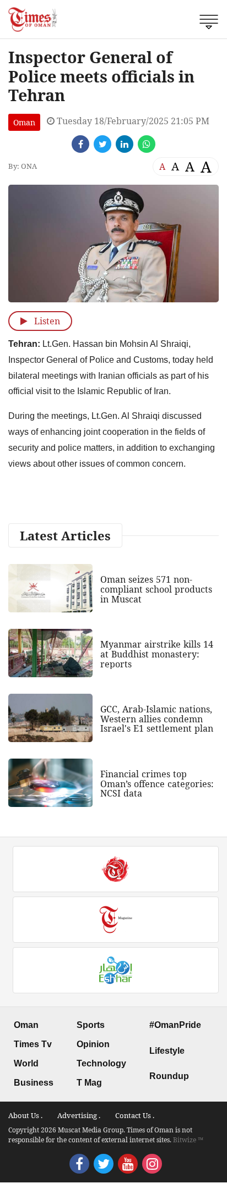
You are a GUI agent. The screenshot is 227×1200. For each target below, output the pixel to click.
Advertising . (78, 1115)
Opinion (93, 1044)
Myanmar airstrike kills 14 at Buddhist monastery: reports (156, 654)
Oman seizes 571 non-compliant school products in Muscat (156, 589)
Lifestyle (167, 1050)
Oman (24, 122)
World (26, 1063)
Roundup (169, 1076)
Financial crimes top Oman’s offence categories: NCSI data (157, 783)
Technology (101, 1063)
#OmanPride (175, 1025)
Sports (91, 1025)
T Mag (89, 1082)
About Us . (25, 1115)
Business (33, 1082)
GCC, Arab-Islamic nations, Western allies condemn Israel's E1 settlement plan (156, 718)
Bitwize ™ (188, 1139)
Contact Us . (134, 1115)
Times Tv (33, 1044)
